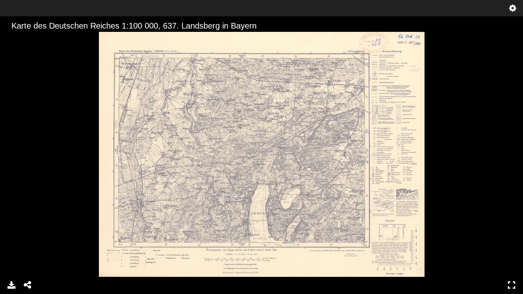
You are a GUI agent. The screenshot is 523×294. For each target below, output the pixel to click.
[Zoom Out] (27, 39)
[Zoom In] (13, 39)
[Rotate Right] (41, 39)
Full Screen (511, 285)
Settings (513, 8)
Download (11, 285)
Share (28, 285)
